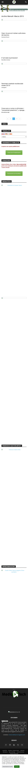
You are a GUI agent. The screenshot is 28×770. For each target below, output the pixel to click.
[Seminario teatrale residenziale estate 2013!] (14, 72)
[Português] (10, 134)
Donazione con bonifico (14, 173)
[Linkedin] (14, 744)
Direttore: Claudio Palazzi (13, 750)
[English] (3, 134)
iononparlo (3, 87)
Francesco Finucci (5, 37)
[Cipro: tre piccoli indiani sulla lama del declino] (14, 25)
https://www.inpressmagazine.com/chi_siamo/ (12, 731)
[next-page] (20, 119)
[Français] (5, 134)
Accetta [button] (17, 766)
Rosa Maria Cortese (5, 59)
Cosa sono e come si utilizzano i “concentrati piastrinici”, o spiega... (13, 109)
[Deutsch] (6, 134)
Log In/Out (4, 750)
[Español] (11, 134)
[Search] (26, 2)
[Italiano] (7, 134)
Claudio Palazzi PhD (14, 753)
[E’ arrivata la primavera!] (14, 48)
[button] (2, 2)
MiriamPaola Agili (5, 112)
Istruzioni (22, 750)
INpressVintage (12, 752)
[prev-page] (7, 119)
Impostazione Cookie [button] (7, 766)
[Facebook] (5, 744)
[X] (22, 744)
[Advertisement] (14, 428)
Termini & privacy (20, 752)
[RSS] (18, 744)
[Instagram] (10, 744)
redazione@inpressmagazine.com (17, 734)
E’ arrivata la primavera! (9, 58)
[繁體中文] (2, 134)
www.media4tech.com (6, 728)
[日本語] (9, 134)
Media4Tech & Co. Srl (9, 723)
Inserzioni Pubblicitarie (14, 152)
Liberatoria (5, 752)
